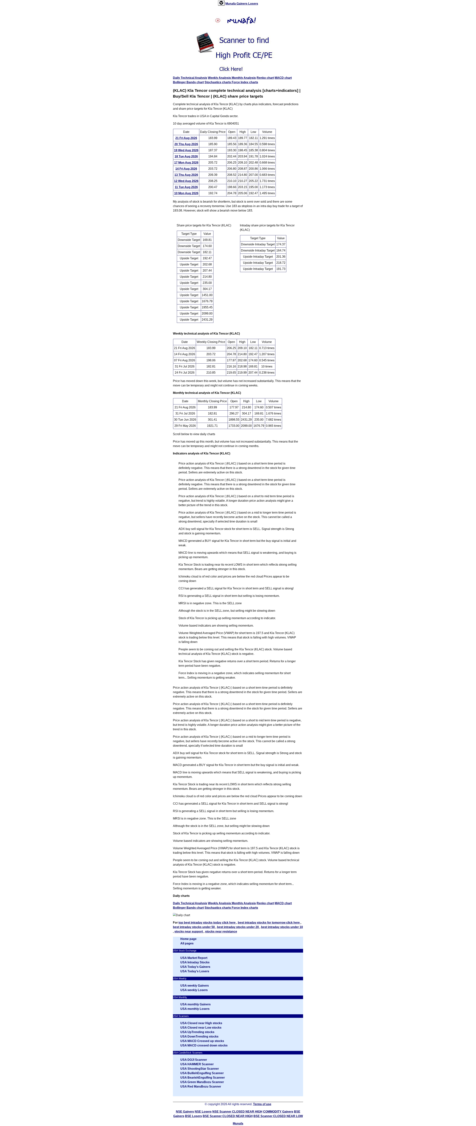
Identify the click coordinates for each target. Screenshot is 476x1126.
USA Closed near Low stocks (200, 1027)
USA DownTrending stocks (199, 1036)
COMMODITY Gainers (278, 1111)
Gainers (242, 3)
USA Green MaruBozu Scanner (202, 1082)
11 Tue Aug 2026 (186, 187)
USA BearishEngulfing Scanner (202, 1077)
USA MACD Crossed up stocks (202, 1041)
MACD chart (283, 77)
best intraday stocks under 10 (282, 927)
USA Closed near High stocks (201, 1023)
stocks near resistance (221, 931)
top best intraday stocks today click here (207, 922)
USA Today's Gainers (195, 966)
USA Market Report (193, 957)
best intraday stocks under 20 (238, 927)
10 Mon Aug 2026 (186, 193)
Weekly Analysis (220, 77)
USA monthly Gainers (195, 1004)
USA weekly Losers (194, 990)
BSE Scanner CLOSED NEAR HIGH (228, 1116)
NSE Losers (203, 1111)
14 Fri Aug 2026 (186, 168)
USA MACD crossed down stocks (204, 1045)
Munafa (231, 3)
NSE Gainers (185, 1111)
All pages (187, 943)
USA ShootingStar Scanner (199, 1068)
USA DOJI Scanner (193, 1059)
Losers (253, 3)
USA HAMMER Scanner (197, 1064)
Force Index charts (245, 82)
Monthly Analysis (244, 77)
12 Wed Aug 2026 (186, 181)
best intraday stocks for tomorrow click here (269, 922)
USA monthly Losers (195, 1008)
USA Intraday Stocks (195, 962)
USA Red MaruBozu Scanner (200, 1086)
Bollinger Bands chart (188, 82)
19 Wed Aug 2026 (186, 150)
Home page (188, 939)
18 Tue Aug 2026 (186, 156)
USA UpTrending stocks (197, 1032)
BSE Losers (193, 1116)
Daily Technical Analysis (190, 77)
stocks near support (189, 931)
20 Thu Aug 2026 (186, 144)
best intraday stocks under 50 (194, 927)
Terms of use (262, 1104)
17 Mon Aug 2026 (186, 162)
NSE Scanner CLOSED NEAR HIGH (237, 1111)
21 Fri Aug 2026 (186, 138)
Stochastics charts (218, 82)
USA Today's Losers (194, 971)
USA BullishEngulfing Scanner (202, 1073)
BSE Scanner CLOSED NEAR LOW (278, 1116)
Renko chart (265, 77)
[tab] (221, 3)
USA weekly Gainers (194, 985)
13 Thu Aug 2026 (186, 174)
